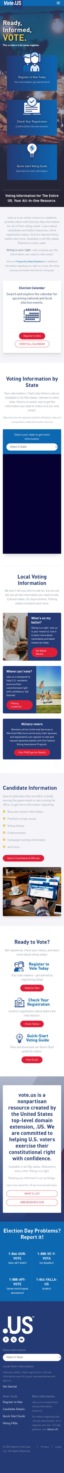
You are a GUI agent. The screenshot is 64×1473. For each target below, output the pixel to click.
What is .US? (32, 1194)
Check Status (32, 1024)
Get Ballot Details (41, 652)
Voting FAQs (10, 1423)
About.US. (52, 1429)
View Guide (32, 1060)
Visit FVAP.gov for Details (32, 752)
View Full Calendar (32, 344)
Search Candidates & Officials (23, 858)
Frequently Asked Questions (30, 262)
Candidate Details (14, 1409)
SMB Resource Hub (32, 1202)
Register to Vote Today (32, 77)
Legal (58, 1447)
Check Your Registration (32, 121)
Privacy (45, 1447)
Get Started (10, 1386)
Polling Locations (16, 705)
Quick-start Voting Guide (32, 166)
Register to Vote (32, 336)
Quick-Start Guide (14, 1416)
